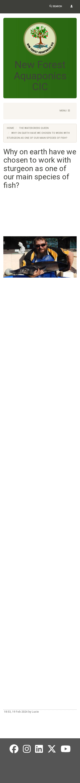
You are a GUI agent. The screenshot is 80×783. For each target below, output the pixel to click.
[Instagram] (27, 749)
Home (10, 128)
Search (57, 6)
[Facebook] (14, 749)
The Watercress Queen (34, 128)
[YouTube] (66, 749)
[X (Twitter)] (51, 749)
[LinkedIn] (39, 749)
